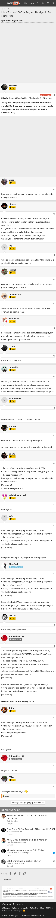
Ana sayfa (17, 910)
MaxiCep (7, 904)
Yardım (7, 910)
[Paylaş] (54, 95)
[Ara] (42, 3)
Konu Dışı (14, 821)
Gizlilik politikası (38, 908)
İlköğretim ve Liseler (18, 842)
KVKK (50, 908)
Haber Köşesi (19, 863)
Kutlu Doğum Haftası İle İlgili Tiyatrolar (27, 839)
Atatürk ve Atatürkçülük (22, 853)
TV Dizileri (18, 832)
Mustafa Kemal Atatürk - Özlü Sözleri (26, 850)
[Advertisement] (28, 52)
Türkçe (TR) (18, 904)
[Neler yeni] (37, 3)
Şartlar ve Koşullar (21, 908)
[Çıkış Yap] (53, 3)
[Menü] (4, 3)
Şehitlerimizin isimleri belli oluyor (24, 860)
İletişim (7, 908)
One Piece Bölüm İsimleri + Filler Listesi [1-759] (31, 829)
